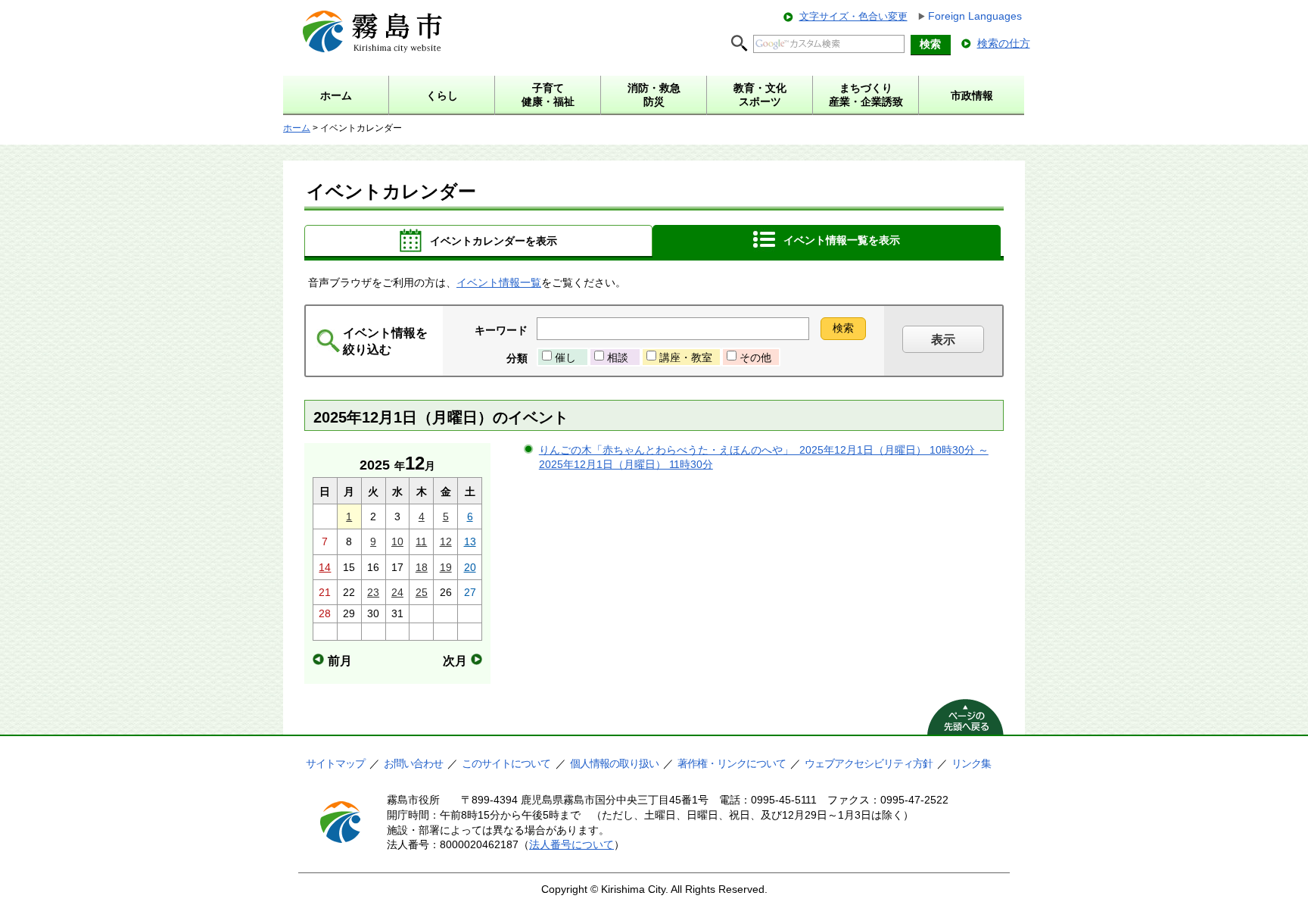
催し (565, 357)
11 (421, 541)
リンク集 (971, 763)
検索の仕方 (1003, 43)
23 (373, 592)
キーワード (501, 330)
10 (397, 541)
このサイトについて (506, 763)
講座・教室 (685, 357)
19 (446, 567)
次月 (455, 660)
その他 (755, 357)
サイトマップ (335, 763)
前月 (340, 660)
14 (325, 567)
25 (422, 592)
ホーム (296, 128)
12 (446, 541)
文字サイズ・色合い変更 (853, 16)
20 (470, 567)
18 (422, 567)
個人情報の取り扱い (614, 763)
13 (470, 541)
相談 (617, 357)
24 (397, 592)
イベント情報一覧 (498, 282)
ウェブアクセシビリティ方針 (869, 763)
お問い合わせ (413, 763)
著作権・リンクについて (731, 763)
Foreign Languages (975, 16)
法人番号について (571, 844)
